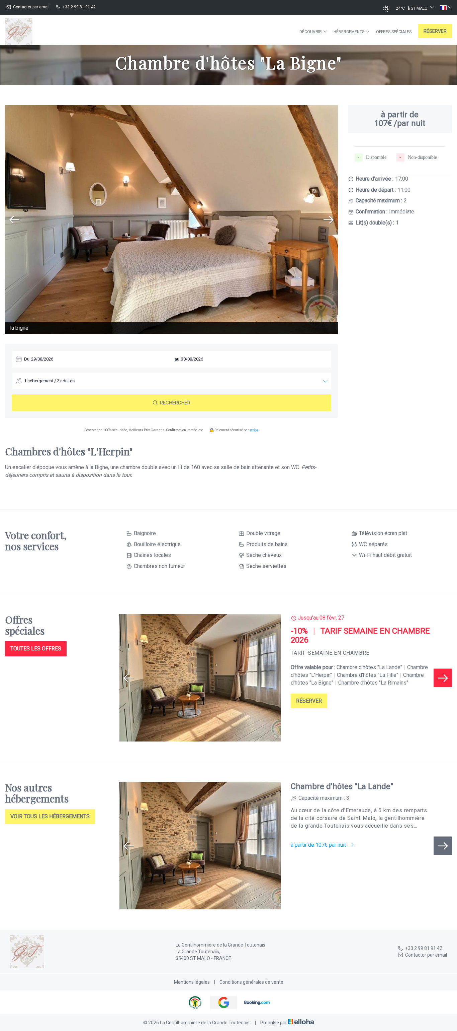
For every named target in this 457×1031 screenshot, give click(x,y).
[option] (171, 219)
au (177, 359)
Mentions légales (192, 982)
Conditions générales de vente (251, 982)
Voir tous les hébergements (50, 816)
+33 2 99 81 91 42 (423, 948)
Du (26, 359)
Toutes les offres (35, 648)
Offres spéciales (394, 31)
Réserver (435, 31)
